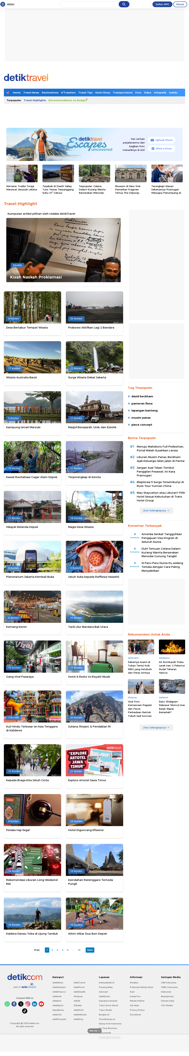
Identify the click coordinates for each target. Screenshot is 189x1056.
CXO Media (167, 1005)
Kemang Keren (16, 627)
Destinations (50, 92)
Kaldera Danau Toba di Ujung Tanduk (32, 933)
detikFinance (59, 992)
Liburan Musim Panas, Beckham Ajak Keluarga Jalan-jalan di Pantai (161, 459)
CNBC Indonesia (169, 987)
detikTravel (79, 982)
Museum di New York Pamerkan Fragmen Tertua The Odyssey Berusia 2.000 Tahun (127, 191)
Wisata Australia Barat (21, 377)
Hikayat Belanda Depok (22, 527)
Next (90, 949)
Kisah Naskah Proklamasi (36, 277)
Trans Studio (105, 1010)
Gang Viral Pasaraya (20, 676)
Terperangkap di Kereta (84, 477)
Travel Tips (85, 92)
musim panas (141, 417)
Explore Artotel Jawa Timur (87, 780)
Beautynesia (167, 996)
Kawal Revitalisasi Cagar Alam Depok (31, 477)
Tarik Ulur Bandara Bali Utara (88, 627)
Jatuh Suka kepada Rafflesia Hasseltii (93, 576)
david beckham (142, 396)
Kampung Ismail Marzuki (23, 427)
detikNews (57, 982)
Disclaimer (135, 1014)
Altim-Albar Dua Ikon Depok (87, 933)
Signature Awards (108, 1001)
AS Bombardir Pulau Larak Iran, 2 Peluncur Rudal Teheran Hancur (172, 667)
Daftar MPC (162, 4)
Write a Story (164, 148)
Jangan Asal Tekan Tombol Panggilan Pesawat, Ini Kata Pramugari (156, 471)
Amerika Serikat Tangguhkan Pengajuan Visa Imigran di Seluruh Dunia (162, 538)
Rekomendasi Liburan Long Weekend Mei (32, 881)
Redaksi (134, 982)
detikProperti (59, 1019)
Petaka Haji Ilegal (18, 830)
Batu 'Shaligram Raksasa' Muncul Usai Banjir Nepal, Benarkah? (172, 707)
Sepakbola (58, 1010)
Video (147, 92)
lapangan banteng (144, 410)
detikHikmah (80, 1014)
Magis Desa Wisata (81, 527)
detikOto (57, 1014)
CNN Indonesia (168, 982)
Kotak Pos (135, 996)
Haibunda (166, 992)
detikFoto (79, 1010)
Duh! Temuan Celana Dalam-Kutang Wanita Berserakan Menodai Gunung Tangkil (161, 552)
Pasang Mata (106, 987)
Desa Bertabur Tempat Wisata (27, 327)
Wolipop (78, 996)
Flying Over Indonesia (110, 1023)
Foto (138, 92)
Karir (132, 992)
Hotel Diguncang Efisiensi (86, 830)
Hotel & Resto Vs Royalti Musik (89, 676)
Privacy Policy (137, 1010)
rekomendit (105, 1033)
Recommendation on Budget (68, 100)
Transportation (123, 92)
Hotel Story (102, 92)
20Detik (78, 1005)
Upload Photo (164, 140)
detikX (77, 1001)
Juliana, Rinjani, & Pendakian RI (89, 726)
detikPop (78, 1019)
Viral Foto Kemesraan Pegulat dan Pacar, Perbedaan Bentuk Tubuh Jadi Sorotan (140, 708)
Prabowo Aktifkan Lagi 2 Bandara (91, 327)
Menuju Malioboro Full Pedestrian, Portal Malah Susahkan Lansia (160, 448)
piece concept (141, 424)
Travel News (31, 92)
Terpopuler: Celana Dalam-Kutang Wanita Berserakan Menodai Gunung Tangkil (92, 191)
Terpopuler (14, 100)
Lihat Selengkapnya (154, 510)
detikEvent (104, 996)
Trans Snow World (108, 1005)
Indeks (173, 92)
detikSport (57, 1005)
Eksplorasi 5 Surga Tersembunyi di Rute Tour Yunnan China (160, 484)
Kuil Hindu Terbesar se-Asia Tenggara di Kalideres (32, 728)
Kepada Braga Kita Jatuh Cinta (27, 780)
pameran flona (141, 403)
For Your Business (108, 1028)
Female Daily (167, 1001)
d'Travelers (68, 92)
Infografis (160, 92)
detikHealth (79, 992)
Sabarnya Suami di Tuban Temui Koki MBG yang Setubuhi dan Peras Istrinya (140, 667)
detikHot (56, 1001)
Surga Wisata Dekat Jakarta (87, 377)
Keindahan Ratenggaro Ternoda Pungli (90, 881)
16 (79, 949)
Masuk (180, 4)
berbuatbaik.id (106, 982)
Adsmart (103, 992)
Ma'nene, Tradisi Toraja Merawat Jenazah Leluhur (21, 188)
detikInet (56, 996)
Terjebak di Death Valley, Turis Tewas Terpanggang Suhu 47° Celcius (58, 189)
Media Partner (137, 1001)
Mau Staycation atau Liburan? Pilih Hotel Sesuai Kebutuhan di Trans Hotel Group (161, 496)
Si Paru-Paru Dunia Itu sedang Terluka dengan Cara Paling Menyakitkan (162, 566)
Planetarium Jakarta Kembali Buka (30, 576)
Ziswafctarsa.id (107, 1019)
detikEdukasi (59, 987)
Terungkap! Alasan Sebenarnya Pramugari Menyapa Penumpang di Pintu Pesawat (166, 191)
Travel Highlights (35, 100)
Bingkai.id (104, 1014)
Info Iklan (134, 1005)
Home (17, 92)
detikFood (79, 987)
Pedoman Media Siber (141, 987)
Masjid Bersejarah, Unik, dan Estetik (92, 427)
